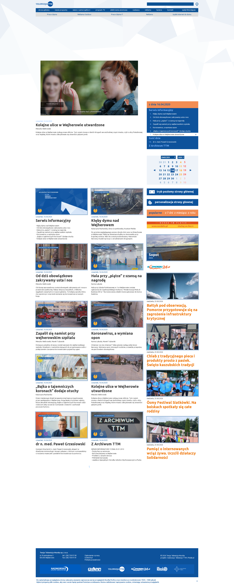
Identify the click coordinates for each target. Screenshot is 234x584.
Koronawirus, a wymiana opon (112, 335)
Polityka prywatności (92, 560)
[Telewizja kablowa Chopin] (94, 569)
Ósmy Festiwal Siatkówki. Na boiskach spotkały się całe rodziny (171, 406)
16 (172, 170)
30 (160, 162)
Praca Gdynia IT (117, 14)
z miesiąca (180, 212)
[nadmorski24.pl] (172, 267)
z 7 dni (169, 212)
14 (164, 170)
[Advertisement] (117, 38)
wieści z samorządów (81, 10)
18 (180, 170)
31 (164, 162)
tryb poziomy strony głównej (175, 191)
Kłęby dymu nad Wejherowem (105, 222)
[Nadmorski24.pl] (140, 569)
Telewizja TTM (181, 558)
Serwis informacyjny (53, 220)
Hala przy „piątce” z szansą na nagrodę (116, 278)
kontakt (170, 10)
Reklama (149, 14)
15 (168, 170)
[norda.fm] (160, 226)
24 (176, 174)
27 (160, 178)
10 (176, 166)
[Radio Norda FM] (162, 569)
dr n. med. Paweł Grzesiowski (60, 444)
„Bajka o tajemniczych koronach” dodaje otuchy (57, 388)
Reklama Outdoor (84, 14)
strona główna (43, 10)
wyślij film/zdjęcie (189, 10)
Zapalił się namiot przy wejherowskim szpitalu (55, 335)
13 (160, 170)
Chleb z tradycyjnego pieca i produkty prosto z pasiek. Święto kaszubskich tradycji (171, 360)
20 (160, 174)
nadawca (136, 10)
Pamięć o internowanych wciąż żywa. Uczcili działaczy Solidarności (171, 453)
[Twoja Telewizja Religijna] (180, 569)
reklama (148, 10)
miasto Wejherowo (101, 192)
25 (180, 174)
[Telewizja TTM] (116, 569)
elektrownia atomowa (118, 10)
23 (172, 174)
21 (164, 174)
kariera (159, 10)
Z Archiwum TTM (106, 444)
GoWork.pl (89, 558)
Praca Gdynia (52, 14)
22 (168, 174)
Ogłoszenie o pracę (92, 555)
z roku (192, 212)
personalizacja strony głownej (174, 202)
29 (168, 178)
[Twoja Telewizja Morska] (64, 4)
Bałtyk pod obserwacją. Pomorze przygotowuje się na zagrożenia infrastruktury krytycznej (172, 311)
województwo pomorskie (48, 192)
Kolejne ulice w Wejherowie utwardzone (115, 388)
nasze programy (61, 10)
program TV (100, 10)
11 (180, 166)
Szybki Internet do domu (182, 14)
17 (176, 170)
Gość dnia (154, 138)
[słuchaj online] (185, 226)
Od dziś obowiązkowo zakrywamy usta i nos (54, 278)
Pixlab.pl (191, 558)
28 (164, 178)
